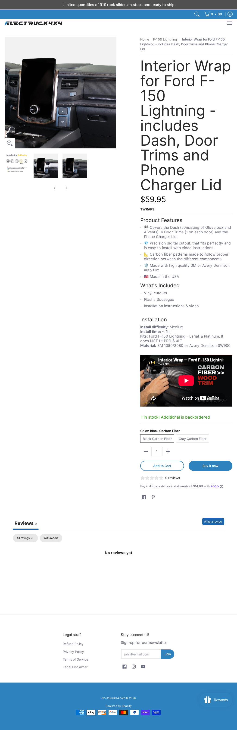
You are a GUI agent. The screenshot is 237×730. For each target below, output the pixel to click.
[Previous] (8, 93)
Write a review (213, 521)
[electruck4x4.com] (33, 23)
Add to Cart (162, 466)
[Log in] (230, 14)
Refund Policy (73, 644)
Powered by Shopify (119, 706)
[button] (144, 497)
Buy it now (210, 466)
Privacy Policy (73, 652)
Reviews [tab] (26, 523)
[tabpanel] (118, 568)
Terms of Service (75, 659)
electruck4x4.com (113, 698)
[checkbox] (51, 538)
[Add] (168, 451)
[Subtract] (145, 451)
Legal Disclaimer (75, 667)
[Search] (197, 14)
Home (144, 39)
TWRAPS (147, 209)
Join (168, 654)
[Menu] (229, 23)
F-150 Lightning (165, 39)
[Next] (113, 93)
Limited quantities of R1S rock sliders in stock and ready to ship (118, 4)
